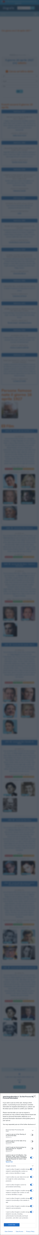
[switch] (31, 1135)
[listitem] (19, 1130)
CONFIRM (11, 1225)
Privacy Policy (30, 1231)
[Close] (35, 1097)
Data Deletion (9, 1231)
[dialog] (19, 1164)
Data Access (19, 1231)
